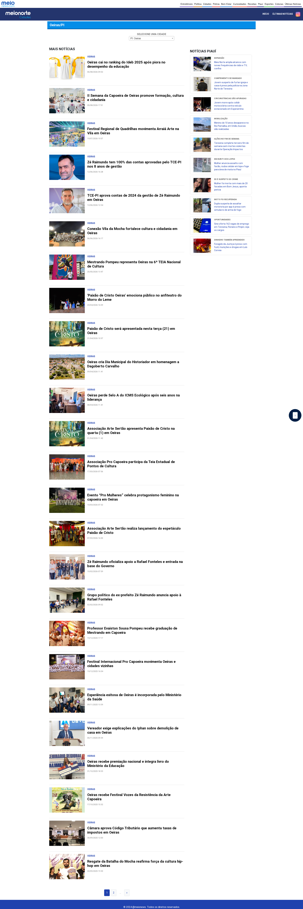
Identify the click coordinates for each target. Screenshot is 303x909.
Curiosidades (239, 4)
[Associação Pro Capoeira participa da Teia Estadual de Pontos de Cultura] (68, 468)
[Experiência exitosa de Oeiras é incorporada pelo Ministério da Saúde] (68, 701)
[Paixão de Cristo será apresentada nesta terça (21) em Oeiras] (68, 335)
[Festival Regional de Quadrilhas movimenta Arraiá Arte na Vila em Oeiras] (68, 135)
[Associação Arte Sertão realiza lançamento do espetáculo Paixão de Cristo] (68, 535)
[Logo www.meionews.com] (8, 4)
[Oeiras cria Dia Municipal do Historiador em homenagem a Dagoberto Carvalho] (68, 368)
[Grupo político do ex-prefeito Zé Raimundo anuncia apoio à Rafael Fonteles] (68, 602)
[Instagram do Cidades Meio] (298, 14)
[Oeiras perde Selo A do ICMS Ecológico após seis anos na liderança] (68, 402)
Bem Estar (226, 4)
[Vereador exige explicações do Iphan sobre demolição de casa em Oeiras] (68, 735)
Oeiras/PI (57, 25)
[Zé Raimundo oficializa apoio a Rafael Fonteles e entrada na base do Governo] (68, 568)
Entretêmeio (187, 4)
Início (265, 14)
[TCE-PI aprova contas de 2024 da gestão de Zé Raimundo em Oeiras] (68, 202)
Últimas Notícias (293, 4)
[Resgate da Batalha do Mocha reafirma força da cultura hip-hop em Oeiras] (68, 868)
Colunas (279, 4)
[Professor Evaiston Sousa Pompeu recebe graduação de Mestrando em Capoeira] (68, 635)
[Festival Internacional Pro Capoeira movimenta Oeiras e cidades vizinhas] (68, 668)
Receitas (252, 4)
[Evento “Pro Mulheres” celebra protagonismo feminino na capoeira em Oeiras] (68, 502)
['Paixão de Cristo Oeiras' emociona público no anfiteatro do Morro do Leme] (68, 302)
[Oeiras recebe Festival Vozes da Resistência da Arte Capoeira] (68, 801)
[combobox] (151, 38)
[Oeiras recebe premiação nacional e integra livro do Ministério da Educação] (68, 768)
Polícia (216, 4)
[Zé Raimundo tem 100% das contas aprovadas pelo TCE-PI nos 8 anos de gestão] (68, 169)
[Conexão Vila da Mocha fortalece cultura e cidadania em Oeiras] (68, 235)
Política (198, 4)
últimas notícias (282, 14)
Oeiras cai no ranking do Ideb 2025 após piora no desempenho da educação (126, 64)
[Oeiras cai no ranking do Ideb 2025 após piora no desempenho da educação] (68, 69)
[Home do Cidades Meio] (22, 14)
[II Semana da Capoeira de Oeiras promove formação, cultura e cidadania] (68, 102)
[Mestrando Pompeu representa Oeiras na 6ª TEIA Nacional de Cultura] (68, 269)
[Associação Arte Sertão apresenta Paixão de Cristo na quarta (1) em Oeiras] (68, 435)
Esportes (269, 4)
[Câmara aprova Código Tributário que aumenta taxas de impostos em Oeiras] (68, 835)
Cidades (207, 4)
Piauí (260, 4)
